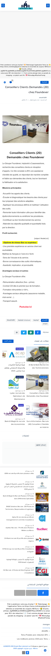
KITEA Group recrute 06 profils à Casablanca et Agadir (18, 550)
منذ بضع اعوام (43, 362)
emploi (45, 324)
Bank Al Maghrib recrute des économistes (15, 423)
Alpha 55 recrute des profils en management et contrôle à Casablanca (20, 519)
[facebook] (43, 593)
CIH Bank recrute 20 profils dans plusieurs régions (19, 540)
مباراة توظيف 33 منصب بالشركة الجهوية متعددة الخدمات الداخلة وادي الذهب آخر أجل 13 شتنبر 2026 (19, 486)
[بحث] (3, 5)
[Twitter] (19, 593)
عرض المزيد (8, 341)
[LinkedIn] (31, 593)
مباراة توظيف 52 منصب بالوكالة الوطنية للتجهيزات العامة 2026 (20, 561)
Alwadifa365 (11, 320)
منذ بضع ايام (28, 471)
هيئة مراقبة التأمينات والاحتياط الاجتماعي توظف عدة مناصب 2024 (14, 368)
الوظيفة (44, 82)
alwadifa (45, 631)
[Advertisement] (25, 38)
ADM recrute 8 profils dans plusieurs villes (19, 473)
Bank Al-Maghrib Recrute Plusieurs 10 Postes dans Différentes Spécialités (18, 497)
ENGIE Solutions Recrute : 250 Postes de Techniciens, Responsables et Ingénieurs (19, 508)
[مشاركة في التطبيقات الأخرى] (17, 332)
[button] (38, 332)
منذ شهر (29, 557)
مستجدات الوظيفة (24, 320)
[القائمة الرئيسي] (48, 5)
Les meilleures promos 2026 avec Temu (32, 639)
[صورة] (42, 474)
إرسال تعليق (41, 445)
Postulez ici (25, 307)
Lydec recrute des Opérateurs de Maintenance (17, 396)
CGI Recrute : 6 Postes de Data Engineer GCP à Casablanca (18, 572)
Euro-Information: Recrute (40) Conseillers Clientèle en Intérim (38, 425)
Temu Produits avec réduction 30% (34, 635)
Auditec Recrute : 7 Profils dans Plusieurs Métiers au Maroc (20, 529)
